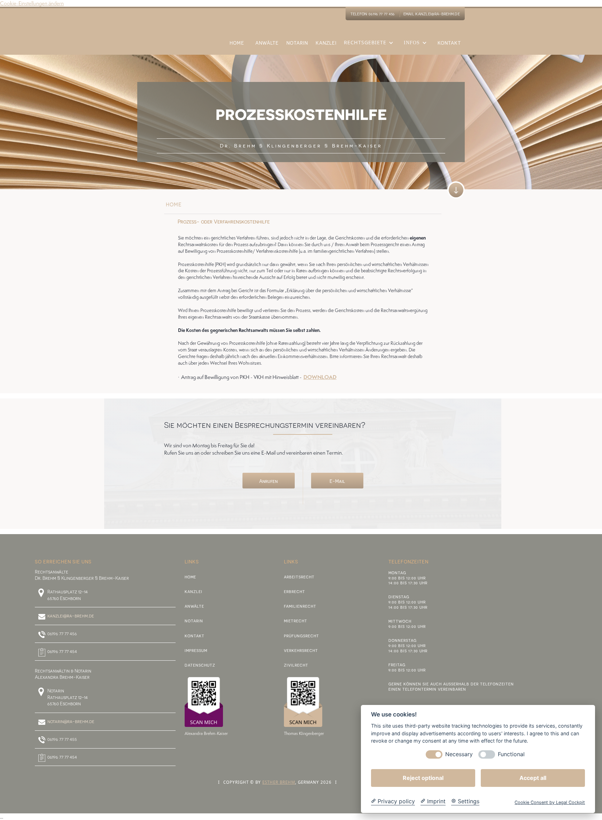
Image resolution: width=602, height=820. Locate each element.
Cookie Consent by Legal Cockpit (550, 802)
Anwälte (194, 606)
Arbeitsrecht (299, 577)
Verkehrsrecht (301, 650)
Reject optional (423, 777)
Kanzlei (193, 591)
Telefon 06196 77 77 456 (372, 14)
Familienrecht (300, 606)
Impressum (196, 650)
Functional (511, 754)
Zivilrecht (296, 665)
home (174, 204)
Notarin (194, 620)
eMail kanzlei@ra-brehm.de (431, 14)
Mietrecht (295, 620)
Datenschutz (200, 665)
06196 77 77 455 (62, 739)
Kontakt (194, 635)
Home (190, 577)
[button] (370, 47)
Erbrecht (294, 591)
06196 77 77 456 (62, 633)
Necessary (459, 754)
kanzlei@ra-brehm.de (70, 615)
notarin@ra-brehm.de (70, 721)
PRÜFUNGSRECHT (301, 635)
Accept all (532, 777)
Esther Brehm (278, 782)
